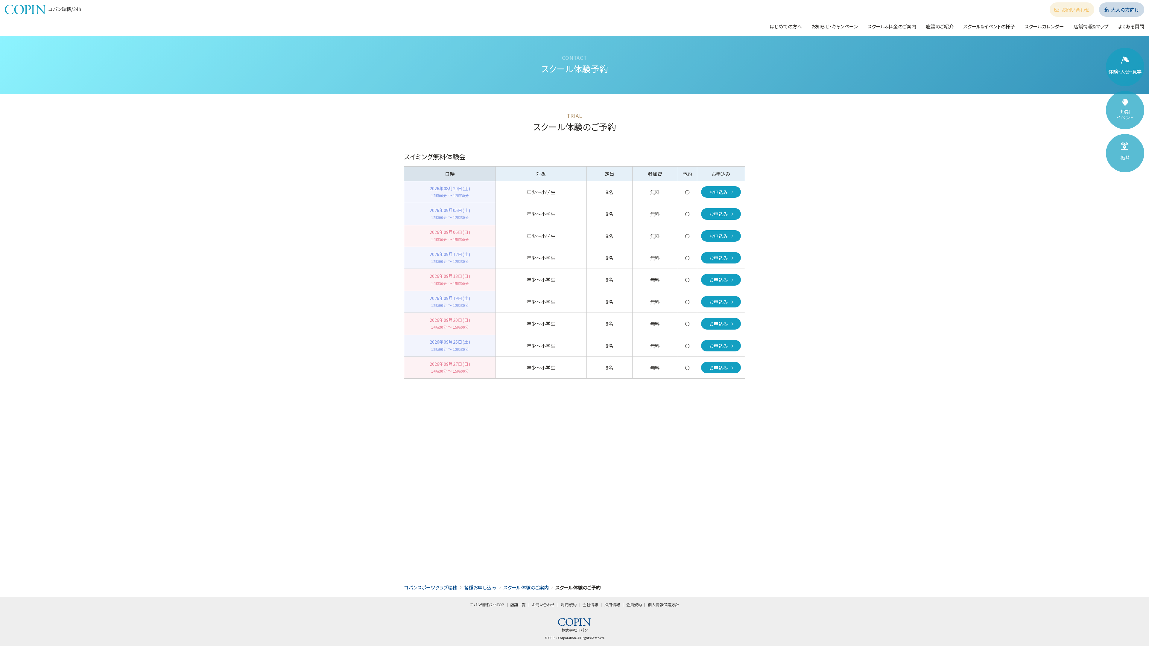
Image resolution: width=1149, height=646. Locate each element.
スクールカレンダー (1044, 26)
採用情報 (612, 604)
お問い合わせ (1075, 9)
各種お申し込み (480, 587)
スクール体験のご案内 (526, 587)
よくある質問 (1131, 26)
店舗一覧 (518, 604)
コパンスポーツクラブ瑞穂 (430, 587)
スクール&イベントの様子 (989, 26)
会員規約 (634, 604)
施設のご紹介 (940, 26)
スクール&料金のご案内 (891, 26)
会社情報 (590, 604)
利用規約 (569, 604)
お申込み (718, 192)
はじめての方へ (786, 26)
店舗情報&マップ (1091, 26)
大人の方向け (1125, 9)
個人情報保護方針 (663, 604)
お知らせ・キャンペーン (834, 26)
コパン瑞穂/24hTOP (487, 604)
